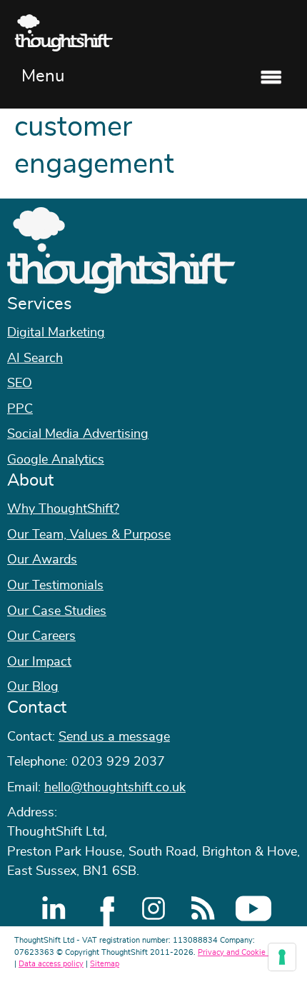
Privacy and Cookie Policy (243, 952)
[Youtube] (253, 908)
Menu (42, 76)
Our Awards (42, 559)
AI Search (35, 358)
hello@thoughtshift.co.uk (115, 787)
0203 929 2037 (118, 762)
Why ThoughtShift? (63, 509)
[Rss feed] (203, 908)
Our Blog (33, 687)
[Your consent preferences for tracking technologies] (282, 957)
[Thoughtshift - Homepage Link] (153, 32)
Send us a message (114, 737)
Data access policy (51, 964)
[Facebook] (103, 908)
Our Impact (39, 662)
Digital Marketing (56, 332)
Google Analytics (55, 460)
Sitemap (104, 964)
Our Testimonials (55, 585)
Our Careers (41, 636)
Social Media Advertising (78, 434)
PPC (20, 409)
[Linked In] (53, 908)
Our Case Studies (56, 611)
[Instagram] (153, 908)
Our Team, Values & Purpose (89, 534)
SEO (19, 383)
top (289, 491)
